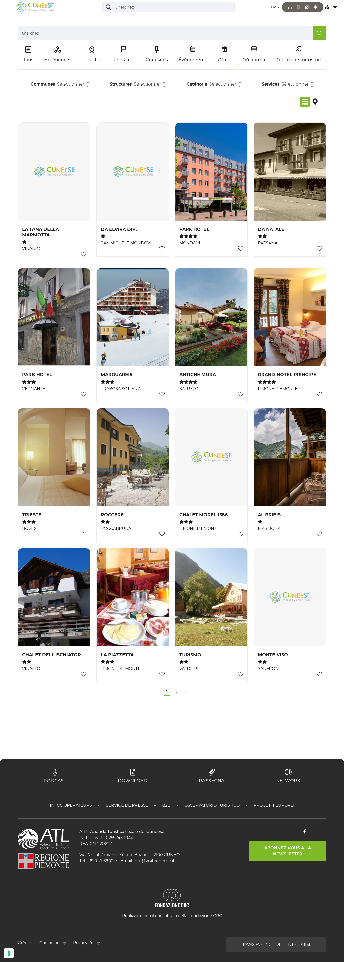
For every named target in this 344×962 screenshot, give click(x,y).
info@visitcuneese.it (154, 860)
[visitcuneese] (35, 7)
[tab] (305, 102)
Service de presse (127, 805)
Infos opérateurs (71, 805)
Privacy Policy (86, 942)
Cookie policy (52, 942)
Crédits (25, 942)
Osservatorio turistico (212, 805)
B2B (166, 805)
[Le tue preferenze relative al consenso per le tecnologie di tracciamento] (9, 953)
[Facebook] (304, 832)
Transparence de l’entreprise (276, 944)
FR (274, 7)
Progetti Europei (274, 805)
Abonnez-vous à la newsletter (287, 851)
